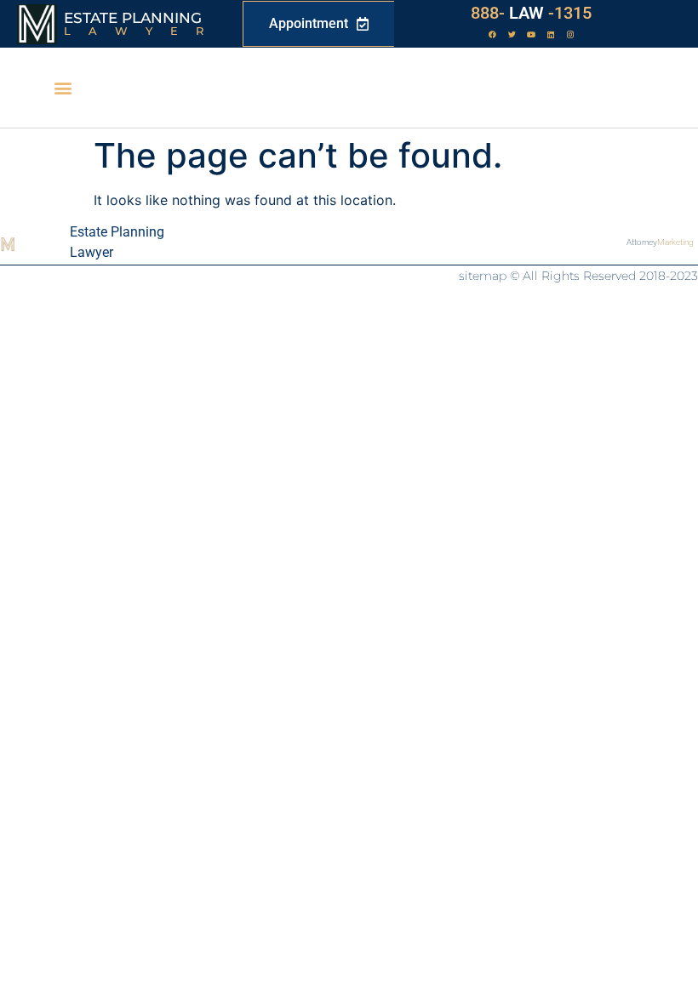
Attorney (660, 242)
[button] (63, 88)
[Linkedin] (550, 35)
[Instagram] (570, 35)
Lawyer (142, 30)
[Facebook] (492, 35)
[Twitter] (511, 35)
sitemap (482, 275)
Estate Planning (133, 17)
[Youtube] (531, 35)
